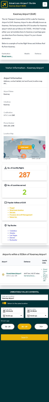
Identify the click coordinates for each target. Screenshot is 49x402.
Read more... (7, 56)
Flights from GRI (45, 279)
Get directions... (29, 276)
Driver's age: (5, 321)
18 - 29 (7, 326)
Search (24, 337)
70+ (41, 326)
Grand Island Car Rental (45, 272)
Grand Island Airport (13, 273)
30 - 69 (24, 326)
